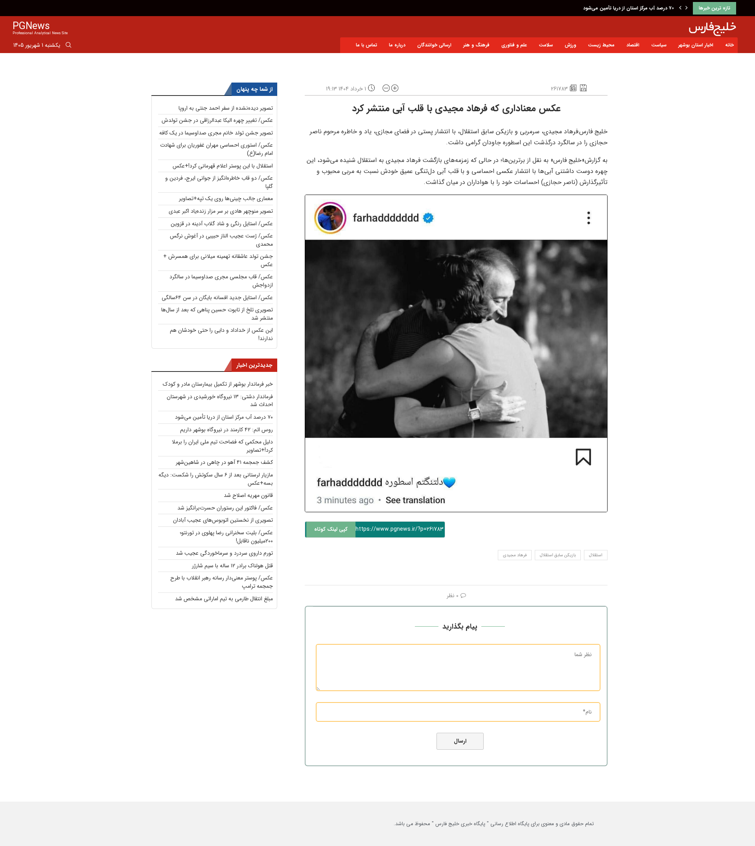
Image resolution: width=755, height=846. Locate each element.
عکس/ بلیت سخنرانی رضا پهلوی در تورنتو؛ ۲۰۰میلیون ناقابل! (226, 536)
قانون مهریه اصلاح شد (248, 495)
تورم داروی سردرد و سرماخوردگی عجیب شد (224, 553)
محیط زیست (601, 45)
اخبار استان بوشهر (695, 45)
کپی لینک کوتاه (331, 529)
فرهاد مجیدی (515, 555)
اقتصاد (632, 45)
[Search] (68, 46)
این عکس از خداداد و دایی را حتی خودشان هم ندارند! (221, 334)
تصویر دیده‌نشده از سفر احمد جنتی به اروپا (226, 108)
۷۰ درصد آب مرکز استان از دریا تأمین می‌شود (628, 8)
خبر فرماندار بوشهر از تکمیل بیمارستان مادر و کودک (218, 384)
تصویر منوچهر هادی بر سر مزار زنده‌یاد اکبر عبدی (221, 211)
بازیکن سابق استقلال (558, 555)
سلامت (546, 45)
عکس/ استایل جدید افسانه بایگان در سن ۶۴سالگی (217, 297)
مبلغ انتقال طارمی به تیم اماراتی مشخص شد (224, 598)
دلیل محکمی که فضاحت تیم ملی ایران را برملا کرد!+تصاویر (222, 446)
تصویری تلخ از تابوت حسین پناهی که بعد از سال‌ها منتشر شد (217, 313)
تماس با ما (366, 45)
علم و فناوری (514, 45)
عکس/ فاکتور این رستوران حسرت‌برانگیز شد (225, 508)
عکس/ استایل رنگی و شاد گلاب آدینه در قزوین (222, 223)
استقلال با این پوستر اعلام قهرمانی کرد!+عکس (223, 166)
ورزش (570, 45)
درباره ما (397, 45)
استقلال (595, 555)
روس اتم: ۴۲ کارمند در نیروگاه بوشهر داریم (226, 429)
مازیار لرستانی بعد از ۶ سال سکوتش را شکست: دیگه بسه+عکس (215, 479)
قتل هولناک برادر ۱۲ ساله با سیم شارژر (232, 565)
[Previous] (680, 8)
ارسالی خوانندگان (434, 45)
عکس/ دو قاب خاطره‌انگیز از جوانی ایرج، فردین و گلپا (219, 182)
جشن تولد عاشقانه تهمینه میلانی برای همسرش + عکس (218, 260)
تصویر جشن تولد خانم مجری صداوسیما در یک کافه (216, 133)
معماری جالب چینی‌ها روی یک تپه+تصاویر (226, 198)
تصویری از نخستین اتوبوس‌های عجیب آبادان (223, 520)
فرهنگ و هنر (476, 45)
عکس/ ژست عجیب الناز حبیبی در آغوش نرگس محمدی (221, 240)
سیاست (659, 45)
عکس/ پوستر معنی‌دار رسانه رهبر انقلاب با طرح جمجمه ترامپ (221, 582)
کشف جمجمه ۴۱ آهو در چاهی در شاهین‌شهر (224, 462)
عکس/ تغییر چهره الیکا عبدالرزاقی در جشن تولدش (217, 120)
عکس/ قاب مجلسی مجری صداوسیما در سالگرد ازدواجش (221, 280)
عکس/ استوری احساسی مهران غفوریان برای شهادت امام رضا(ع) (216, 149)
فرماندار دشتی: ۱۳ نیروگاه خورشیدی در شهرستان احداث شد (220, 400)
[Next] (686, 8)
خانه (729, 45)
